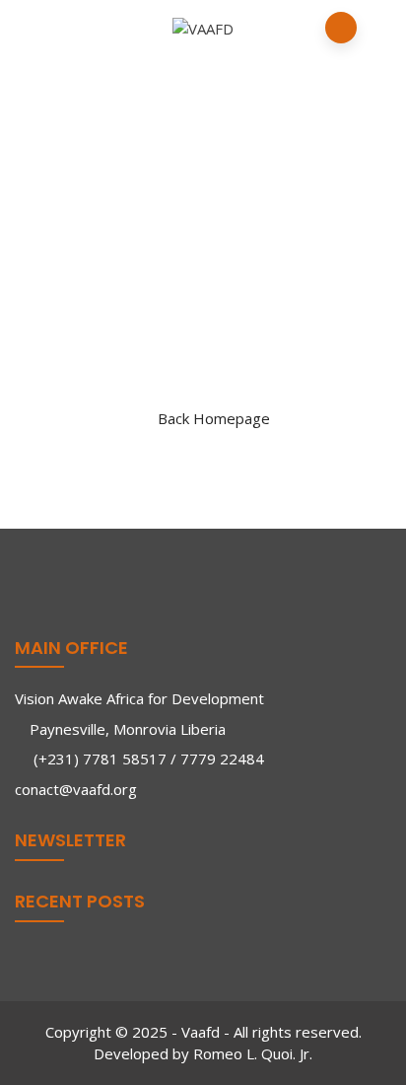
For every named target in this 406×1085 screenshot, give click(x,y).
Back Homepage (214, 418)
